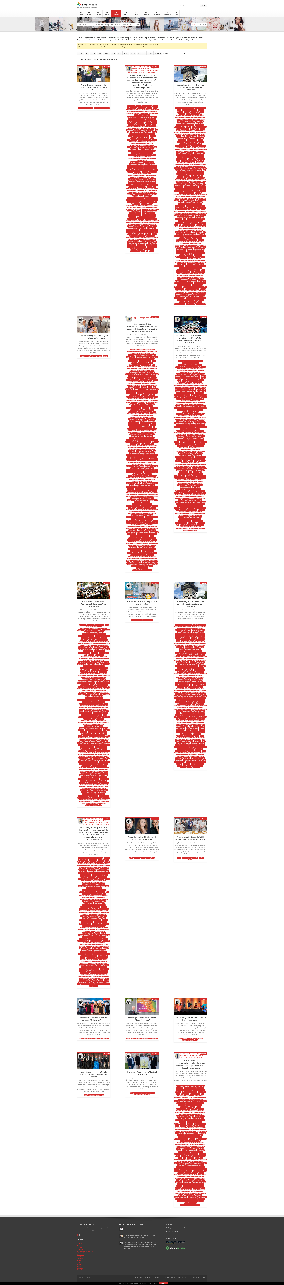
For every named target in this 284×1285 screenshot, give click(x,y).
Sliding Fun (203, 247)
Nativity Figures (90, 745)
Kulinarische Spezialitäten (185, 189)
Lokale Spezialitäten (151, 457)
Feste (154, 387)
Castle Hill (194, 130)
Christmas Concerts (179, 385)
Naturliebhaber (136, 203)
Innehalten (89, 713)
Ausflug (196, 119)
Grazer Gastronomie (137, 406)
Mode (195, 460)
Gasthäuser (93, 692)
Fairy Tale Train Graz (197, 157)
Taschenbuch (150, 232)
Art (201, 113)
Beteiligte (188, 127)
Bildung (134, 368)
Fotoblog (201, 160)
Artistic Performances (193, 117)
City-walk (198, 132)
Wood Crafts (201, 528)
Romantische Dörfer (153, 220)
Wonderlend (89, 801)
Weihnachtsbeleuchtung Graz (197, 513)
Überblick (154, 234)
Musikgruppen (82, 745)
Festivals (152, 134)
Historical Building (181, 177)
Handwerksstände (189, 432)
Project (177, 226)
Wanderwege (130, 247)
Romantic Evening (201, 477)
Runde (185, 236)
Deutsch (128, 126)
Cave (199, 130)
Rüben (202, 234)
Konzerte (131, 432)
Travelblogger (201, 271)
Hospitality (186, 183)
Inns (101, 713)
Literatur (137, 457)
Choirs (107, 653)
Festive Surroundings (183, 410)
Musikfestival (130, 200)
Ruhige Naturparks (142, 222)
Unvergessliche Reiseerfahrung (148, 241)
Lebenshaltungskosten (141, 183)
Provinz (144, 483)
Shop (176, 15)
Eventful (178, 153)
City (181, 132)
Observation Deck (199, 213)
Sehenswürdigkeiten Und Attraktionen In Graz (139, 506)
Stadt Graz (179, 253)
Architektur (155, 109)
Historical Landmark (192, 177)
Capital (178, 130)
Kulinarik (143, 432)
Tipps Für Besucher (145, 539)
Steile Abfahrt (189, 255)
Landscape (185, 196)
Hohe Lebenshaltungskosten (136, 164)
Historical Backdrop (84, 709)
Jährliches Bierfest (147, 427)
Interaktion (138, 427)
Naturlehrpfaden (196, 211)
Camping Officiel (131, 121)
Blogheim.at (87, 4)
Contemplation (103, 671)
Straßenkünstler (133, 530)
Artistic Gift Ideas (82, 643)
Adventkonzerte (82, 636)
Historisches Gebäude (180, 181)
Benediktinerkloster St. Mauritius (136, 117)
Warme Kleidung (188, 294)
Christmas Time (140, 374)
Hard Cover (194, 174)
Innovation (132, 427)
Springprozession (151, 228)
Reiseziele (154, 490)
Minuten (193, 206)
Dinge (102, 675)
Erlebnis (142, 130)
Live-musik (199, 453)
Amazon (134, 109)
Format (193, 160)
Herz (185, 434)
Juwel (204, 185)
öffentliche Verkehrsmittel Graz (136, 475)
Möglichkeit (135, 196)
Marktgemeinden (130, 460)
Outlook (185, 217)
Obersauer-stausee (132, 207)
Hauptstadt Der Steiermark (138, 415)
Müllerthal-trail (148, 196)
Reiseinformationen (153, 487)
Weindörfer (150, 247)
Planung (139, 211)
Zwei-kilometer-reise (179, 303)
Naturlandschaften (152, 200)
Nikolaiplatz (155, 472)
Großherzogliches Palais (134, 151)
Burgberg (186, 128)
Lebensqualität (148, 455)
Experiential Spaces (199, 153)
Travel (202, 270)
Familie (190, 159)
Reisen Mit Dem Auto (183, 230)
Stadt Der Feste (151, 513)
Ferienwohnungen (144, 134)
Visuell (138, 245)
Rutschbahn (197, 236)
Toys (179, 500)
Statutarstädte (142, 519)
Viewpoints (178, 290)
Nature (203, 209)
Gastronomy (190, 419)
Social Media (142, 53)
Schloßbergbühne (136, 496)
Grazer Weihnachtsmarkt (182, 425)
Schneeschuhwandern (150, 224)
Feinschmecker (202, 406)
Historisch (136, 156)
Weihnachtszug (201, 523)
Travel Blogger (186, 271)
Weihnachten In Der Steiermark (97, 792)
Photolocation (202, 223)
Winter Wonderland (185, 526)
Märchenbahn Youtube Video (186, 204)
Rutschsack (182, 238)
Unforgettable (132, 549)
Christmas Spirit (105, 662)
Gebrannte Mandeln (199, 419)
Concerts (204, 395)
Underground (199, 277)
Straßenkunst (154, 528)
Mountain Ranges (187, 208)
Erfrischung (177, 149)
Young (193, 300)
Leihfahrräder (130, 185)
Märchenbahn (187, 202)
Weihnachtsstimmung (181, 523)
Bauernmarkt (144, 363)
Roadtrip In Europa (197, 232)
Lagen (148, 177)
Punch (190, 472)
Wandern (154, 245)
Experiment (180, 155)
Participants (179, 219)
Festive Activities (178, 408)
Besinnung (95, 649)
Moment (142, 466)
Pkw (135, 211)
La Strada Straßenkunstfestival (144, 451)
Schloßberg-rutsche (181, 239)
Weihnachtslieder (83, 796)
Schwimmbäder (145, 226)
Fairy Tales (179, 159)
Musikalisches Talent (131, 470)
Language (201, 196)
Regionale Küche (139, 485)
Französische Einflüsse (143, 138)
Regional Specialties (183, 474)
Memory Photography (90, 739)
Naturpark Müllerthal (146, 203)
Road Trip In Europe (180, 232)
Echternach (132, 128)
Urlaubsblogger (178, 287)
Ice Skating (180, 438)
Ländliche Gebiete (133, 179)
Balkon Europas (144, 113)
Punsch (195, 472)
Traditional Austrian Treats (195, 500)
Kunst (113, 53)
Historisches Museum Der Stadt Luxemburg (142, 162)
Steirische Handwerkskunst (198, 494)
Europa (132, 132)
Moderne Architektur (138, 194)
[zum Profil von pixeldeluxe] (80, 71)
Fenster (150, 387)
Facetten (193, 155)
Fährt (202, 155)
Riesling (154, 218)
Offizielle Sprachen (143, 207)
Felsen (178, 160)
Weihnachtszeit (154, 560)
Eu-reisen (177, 406)
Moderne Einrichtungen (151, 194)
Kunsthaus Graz (133, 449)
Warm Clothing (179, 294)
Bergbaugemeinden (146, 364)
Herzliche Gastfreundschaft (148, 154)
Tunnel (192, 273)
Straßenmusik (141, 530)
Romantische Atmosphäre (184, 479)
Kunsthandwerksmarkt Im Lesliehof (190, 449)
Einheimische (85, 679)
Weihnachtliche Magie (185, 511)
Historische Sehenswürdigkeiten (136, 158)
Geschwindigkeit (131, 147)
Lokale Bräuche (139, 185)
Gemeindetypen (141, 393)
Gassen (140, 139)
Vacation (196, 287)
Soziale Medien (201, 491)
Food (99, 53)
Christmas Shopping (191, 391)
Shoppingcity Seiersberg (149, 507)
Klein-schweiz (138, 170)
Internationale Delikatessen (196, 440)
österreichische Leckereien (199, 468)
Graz (204, 170)
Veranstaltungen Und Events (148, 553)
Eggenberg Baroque (198, 142)
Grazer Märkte (154, 408)
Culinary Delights (189, 397)
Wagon (182, 292)
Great (189, 174)
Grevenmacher (134, 149)
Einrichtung (195, 145)
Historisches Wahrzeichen (194, 181)
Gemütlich (177, 168)
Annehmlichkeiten (146, 109)
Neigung (204, 211)
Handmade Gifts (199, 430)
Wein (127, 562)
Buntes (102, 651)
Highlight (193, 176)
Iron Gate (176, 442)
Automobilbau (147, 361)
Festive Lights (98, 686)
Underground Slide (194, 279)
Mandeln (178, 459)
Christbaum (182, 381)
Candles (179, 380)
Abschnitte (130, 107)
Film (87, 53)
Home (81, 15)
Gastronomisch (151, 141)
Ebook (92, 677)
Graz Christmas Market (200, 423)
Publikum (149, 483)
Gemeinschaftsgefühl (134, 395)
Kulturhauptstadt (141, 177)
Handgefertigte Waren (88, 702)
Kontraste (130, 171)
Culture (203, 134)
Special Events (188, 492)
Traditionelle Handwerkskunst (198, 502)
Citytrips (143, 124)
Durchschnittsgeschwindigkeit (185, 142)
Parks (142, 479)
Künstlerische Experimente (199, 191)
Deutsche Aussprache (150, 378)
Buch (136, 119)
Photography (194, 223)
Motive (98, 741)
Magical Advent (103, 734)
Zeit (147, 250)
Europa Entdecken (139, 132)
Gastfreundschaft (133, 141)
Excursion (183, 153)
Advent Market (152, 351)
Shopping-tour (197, 489)
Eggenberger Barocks (195, 144)
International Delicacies (196, 438)
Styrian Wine (103, 777)
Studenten (149, 530)
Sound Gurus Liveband (142, 511)
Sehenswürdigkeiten (133, 228)
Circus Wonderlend (150, 374)
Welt (204, 296)
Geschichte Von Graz (132, 396)
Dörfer (156, 126)
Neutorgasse (147, 472)
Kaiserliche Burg (179, 187)
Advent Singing (102, 634)
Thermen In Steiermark (134, 538)
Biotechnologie (141, 368)
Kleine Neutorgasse (189, 444)
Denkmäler (194, 136)
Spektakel (89, 773)
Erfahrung (191, 147)
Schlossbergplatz (184, 243)
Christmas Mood (189, 389)
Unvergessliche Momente (86, 784)
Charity (88, 356)
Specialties (83, 773)
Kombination (97, 717)
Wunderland (89, 803)
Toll (196, 266)
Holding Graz (151, 421)
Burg (182, 128)
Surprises (201, 260)
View (198, 288)
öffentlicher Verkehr (151, 475)
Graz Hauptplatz (130, 400)
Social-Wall (135, 15)
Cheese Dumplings (192, 380)
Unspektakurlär (179, 283)
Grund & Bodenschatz (143, 411)
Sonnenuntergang (147, 509)
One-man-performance (187, 215)
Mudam (141, 196)
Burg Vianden (146, 119)
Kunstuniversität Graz (149, 449)
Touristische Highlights (149, 541)
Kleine (104, 715)
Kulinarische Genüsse (182, 445)
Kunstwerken (98, 728)
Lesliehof (155, 455)
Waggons (177, 292)
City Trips (192, 132)
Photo (203, 219)
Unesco (202, 279)
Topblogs (98, 15)
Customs (93, 673)
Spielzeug (195, 492)
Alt (197, 112)
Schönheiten (137, 226)
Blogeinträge (149, 368)
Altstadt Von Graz (151, 355)
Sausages (200, 481)
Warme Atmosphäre (191, 509)
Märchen (180, 202)
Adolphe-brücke (141, 107)
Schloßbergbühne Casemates (150, 496)
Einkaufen (179, 398)
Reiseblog (186, 228)
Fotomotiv (99, 690)
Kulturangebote (149, 436)
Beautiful (191, 125)
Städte (148, 230)
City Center (131, 376)
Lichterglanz (106, 730)
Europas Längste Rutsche (197, 151)
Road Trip (89, 760)
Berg (203, 125)
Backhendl (133, 363)
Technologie (133, 536)
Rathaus (132, 485)
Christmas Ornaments (84, 662)
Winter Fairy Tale (188, 524)
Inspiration (152, 164)
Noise (191, 213)
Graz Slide (188, 172)
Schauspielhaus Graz (152, 494)
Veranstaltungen (142, 243)
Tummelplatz (138, 545)
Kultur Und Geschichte (148, 434)
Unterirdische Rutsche (200, 283)
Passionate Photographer (103, 750)
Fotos (190, 164)
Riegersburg (155, 492)
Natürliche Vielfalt (131, 472)
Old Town (177, 215)
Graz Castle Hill (181, 172)
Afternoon (186, 112)
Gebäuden (194, 166)
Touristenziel (192, 270)
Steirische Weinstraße (133, 526)
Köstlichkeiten (106, 717)
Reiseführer (151, 485)
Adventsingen (83, 639)
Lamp (189, 194)
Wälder (143, 245)
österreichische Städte (151, 477)
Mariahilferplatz (153, 459)
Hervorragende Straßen (134, 154)
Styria (181, 258)
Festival (128, 389)
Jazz (154, 427)
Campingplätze (131, 123)
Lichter (100, 730)
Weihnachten (202, 294)
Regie (204, 226)
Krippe (203, 444)
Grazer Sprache (132, 411)
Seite (106, 769)
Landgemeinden (144, 453)
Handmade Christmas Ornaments (185, 430)
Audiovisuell (150, 111)
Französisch (133, 138)
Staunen (202, 253)
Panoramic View (91, 750)
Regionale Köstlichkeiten (84, 758)
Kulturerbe (133, 177)
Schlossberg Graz (181, 241)
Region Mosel (151, 213)
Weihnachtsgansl (100, 794)
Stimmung (83, 777)
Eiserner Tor (193, 402)
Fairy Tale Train (187, 157)
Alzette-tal (128, 109)
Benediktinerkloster (144, 115)
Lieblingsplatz (130, 457)
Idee (194, 183)
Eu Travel (201, 404)
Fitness (93, 53)
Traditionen (148, 234)
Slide (198, 247)
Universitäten (140, 549)
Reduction (191, 226)
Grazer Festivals (150, 404)
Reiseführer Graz (142, 487)
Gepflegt (150, 143)
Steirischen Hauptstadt (194, 256)
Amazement (182, 113)
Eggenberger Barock (184, 144)
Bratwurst (177, 378)
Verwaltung (142, 556)
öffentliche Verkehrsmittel (145, 474)
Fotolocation (178, 164)
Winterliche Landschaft (182, 528)
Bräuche (107, 649)
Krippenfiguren (100, 718)
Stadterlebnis (129, 232)
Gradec (155, 396)
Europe (86, 685)
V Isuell (152, 551)
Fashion (80, 53)
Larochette (131, 183)
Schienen (199, 238)
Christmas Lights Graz (190, 387)
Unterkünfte (138, 239)
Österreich (180, 217)
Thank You (146, 536)
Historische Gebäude (145, 156)
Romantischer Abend (183, 481)
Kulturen (104, 720)
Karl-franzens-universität (134, 430)
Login (203, 5)
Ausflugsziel (201, 119)
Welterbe (177, 298)
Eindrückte (203, 397)
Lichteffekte (195, 198)
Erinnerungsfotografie (89, 683)
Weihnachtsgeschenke (196, 517)
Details (137, 378)
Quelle (186, 226)
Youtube (143, 250)
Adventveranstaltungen (101, 639)
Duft (82, 677)
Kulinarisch (153, 171)
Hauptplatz (180, 176)
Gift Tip (140, 396)
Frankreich (152, 136)
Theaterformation (179, 266)
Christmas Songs (95, 662)
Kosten (144, 171)
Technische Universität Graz (148, 534)
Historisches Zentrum (135, 421)
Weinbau (137, 247)
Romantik (144, 220)
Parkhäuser (138, 209)
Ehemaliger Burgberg (180, 145)
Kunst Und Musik (131, 445)
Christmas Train (201, 391)
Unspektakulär (202, 281)
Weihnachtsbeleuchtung (182, 296)
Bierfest (130, 368)
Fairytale (184, 159)
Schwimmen (153, 226)
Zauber (96, 805)
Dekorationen (88, 675)
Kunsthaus (152, 447)
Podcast (150, 481)
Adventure (200, 110)
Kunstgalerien (140, 445)
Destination (180, 138)
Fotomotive (185, 164)
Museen (150, 198)
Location (177, 200)
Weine (155, 247)
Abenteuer (155, 106)
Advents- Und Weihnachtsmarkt (183, 366)
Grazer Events (133, 404)
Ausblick (191, 119)
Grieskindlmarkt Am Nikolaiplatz (182, 427)
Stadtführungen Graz (132, 517)
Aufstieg (185, 119)
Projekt (181, 226)
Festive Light (81, 686)
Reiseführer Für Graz (131, 487)
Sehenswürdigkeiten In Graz (142, 502)
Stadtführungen (149, 515)
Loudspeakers (191, 200)
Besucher (197, 376)
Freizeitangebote (153, 389)
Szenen (177, 262)
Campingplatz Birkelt (151, 121)
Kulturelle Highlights (131, 440)
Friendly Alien (130, 391)
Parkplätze (155, 209)
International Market (182, 440)
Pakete (128, 209)
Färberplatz (144, 387)
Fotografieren (199, 162)
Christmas (142, 372)
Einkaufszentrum (195, 400)
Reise (154, 215)
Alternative (149, 107)
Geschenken (193, 421)
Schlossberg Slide (190, 241)
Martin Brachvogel (180, 206)
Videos (155, 243)
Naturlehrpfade (187, 211)
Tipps (156, 232)
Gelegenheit (179, 421)
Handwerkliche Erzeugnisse (87, 705)
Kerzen (177, 444)
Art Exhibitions (199, 368)
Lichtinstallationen (98, 732)
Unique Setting (96, 782)
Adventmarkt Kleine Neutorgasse (89, 638)
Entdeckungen (151, 128)
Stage (200, 492)
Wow (204, 298)
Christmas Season (180, 391)
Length (189, 198)
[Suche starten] (197, 5)
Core (184, 134)
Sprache (198, 251)
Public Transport (183, 472)
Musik (120, 53)
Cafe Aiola (192, 128)
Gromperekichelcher (144, 149)
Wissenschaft (141, 564)
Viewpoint (202, 288)
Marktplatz (150, 188)
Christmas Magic (201, 387)
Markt (202, 459)
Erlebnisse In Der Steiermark (148, 383)
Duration (200, 140)
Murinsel (147, 466)
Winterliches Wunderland (101, 799)
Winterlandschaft (195, 526)
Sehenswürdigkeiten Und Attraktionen (142, 504)
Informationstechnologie (134, 425)
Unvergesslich (145, 551)
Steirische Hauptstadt (181, 256)
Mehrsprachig (140, 190)
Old (205, 213)
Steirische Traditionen (137, 524)
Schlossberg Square (183, 485)
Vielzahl (134, 245)
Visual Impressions (96, 788)
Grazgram (192, 425)
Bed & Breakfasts (153, 113)
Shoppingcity (139, 507)
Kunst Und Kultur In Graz (147, 443)
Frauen (93, 356)
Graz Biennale (135, 398)
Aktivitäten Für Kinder (183, 368)
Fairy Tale (179, 157)
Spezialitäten (96, 773)
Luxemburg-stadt (132, 186)
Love (197, 200)
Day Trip (188, 136)
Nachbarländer (139, 200)
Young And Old (199, 300)
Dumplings (87, 677)
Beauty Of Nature (104, 647)
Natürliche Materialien (101, 747)
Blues (155, 368)
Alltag (152, 353)
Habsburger (153, 411)
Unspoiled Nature (188, 283)
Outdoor (154, 207)
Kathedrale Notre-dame (150, 168)
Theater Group (191, 264)
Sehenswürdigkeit (201, 245)
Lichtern (90, 732)
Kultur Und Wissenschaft (137, 436)
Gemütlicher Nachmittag (187, 168)
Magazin (125, 15)
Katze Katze (153, 430)
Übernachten (133, 235)
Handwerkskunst (178, 432)
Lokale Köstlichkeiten (180, 457)
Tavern (139, 534)
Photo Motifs (181, 221)
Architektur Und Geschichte (136, 359)
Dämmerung (99, 673)
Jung (194, 185)
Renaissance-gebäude (132, 492)
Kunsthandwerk (184, 447)
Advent (146, 351)
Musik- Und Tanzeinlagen (199, 464)
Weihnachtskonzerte (185, 519)
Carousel (184, 380)
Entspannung (129, 130)
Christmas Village (199, 393)
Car (97, 653)
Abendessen (140, 351)
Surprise (196, 260)
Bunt (138, 370)
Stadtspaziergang (187, 253)
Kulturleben (155, 442)
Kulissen (195, 189)
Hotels (146, 164)
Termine (106, 15)
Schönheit (130, 226)
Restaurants (148, 218)
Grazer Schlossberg (182, 174)
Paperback (197, 217)
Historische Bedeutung (187, 179)
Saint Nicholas (193, 481)
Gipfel (192, 170)
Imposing (182, 185)
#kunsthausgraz (132, 351)
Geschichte (151, 145)
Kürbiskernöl (131, 451)
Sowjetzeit (152, 511)
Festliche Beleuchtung (83, 688)
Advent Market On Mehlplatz (89, 634)
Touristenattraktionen (182, 270)
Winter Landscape (199, 524)
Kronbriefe (137, 432)
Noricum (134, 474)
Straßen (144, 232)
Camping (153, 119)
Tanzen (134, 534)
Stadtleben (141, 517)
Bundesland (133, 370)
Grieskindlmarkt (200, 425)
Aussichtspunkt (181, 123)
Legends (185, 198)
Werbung (182, 298)
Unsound (132, 551)
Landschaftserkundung (143, 181)
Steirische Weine (148, 524)
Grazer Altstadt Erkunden (133, 402)
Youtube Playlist (183, 302)
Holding (81, 711)
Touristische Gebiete (132, 234)
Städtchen (142, 230)
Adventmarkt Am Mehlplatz (102, 636)
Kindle (100, 715)
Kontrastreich (137, 171)
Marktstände (178, 460)
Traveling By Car (181, 273)
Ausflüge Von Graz (133, 361)
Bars (138, 363)
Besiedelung (131, 366)
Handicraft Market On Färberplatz (89, 703)
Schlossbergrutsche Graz (181, 245)
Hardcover (133, 153)
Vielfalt (129, 245)
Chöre (85, 655)
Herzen (189, 434)
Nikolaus (202, 466)
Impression (143, 423)
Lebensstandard (151, 183)
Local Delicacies (197, 455)
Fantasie (199, 159)
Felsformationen (134, 134)
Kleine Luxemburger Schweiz (150, 170)
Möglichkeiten (178, 208)
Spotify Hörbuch (191, 251)
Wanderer (148, 245)
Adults (195, 110)
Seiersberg (154, 506)
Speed (199, 249)
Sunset (129, 534)
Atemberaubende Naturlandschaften (136, 111)
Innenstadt (153, 425)
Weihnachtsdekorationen (185, 515)
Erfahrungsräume (199, 147)
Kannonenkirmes (151, 428)
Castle (189, 130)
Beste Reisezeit (139, 366)
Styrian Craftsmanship (190, 498)
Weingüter (133, 249)
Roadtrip (128, 220)
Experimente (186, 155)
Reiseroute (152, 217)
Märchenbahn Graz (197, 202)
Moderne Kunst (148, 464)
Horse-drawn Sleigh (200, 436)
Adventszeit (196, 366)
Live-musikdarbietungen (185, 455)
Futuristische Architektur (141, 391)
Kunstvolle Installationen (181, 194)
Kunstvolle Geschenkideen (87, 728)
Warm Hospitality (103, 790)
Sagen (194, 238)
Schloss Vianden (132, 224)
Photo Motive (104, 752)
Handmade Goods (103, 703)
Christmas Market (130, 374)
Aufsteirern (147, 359)
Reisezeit (139, 490)
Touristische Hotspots (132, 543)
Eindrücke (197, 397)
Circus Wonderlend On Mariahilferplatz (90, 668)
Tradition (141, 234)
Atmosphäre (194, 370)
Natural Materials (89, 747)
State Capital (195, 253)
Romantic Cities (180, 234)
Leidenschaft (88, 730)
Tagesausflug (183, 262)
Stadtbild (136, 230)
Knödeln (91, 717)
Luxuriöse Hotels (151, 186)
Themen (187, 266)
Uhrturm (200, 275)
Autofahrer (136, 113)
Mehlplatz (139, 460)
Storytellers (192, 496)
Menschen (100, 739)
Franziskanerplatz (84, 692)
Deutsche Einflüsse (137, 126)
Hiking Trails (200, 176)
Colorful (149, 376)
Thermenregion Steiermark (148, 538)
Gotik (155, 147)
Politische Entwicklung (132, 483)
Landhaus (152, 453)
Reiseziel (192, 230)
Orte (150, 207)
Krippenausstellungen (89, 718)
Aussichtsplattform (198, 121)
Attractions (201, 370)
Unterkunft (131, 239)
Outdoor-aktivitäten (135, 479)
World (192, 298)
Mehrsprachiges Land (150, 190)
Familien (154, 132)
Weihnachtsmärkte (104, 796)
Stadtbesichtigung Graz (137, 515)
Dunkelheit (194, 140)
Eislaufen (178, 404)
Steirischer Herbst (145, 528)
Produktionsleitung (201, 224)
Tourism (204, 266)
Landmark (178, 196)
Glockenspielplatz (148, 396)
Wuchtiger (179, 300)
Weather (195, 294)
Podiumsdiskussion (148, 620)
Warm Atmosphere (181, 509)
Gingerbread (201, 421)
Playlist (144, 211)
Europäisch (148, 132)
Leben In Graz (139, 455)
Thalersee (140, 536)
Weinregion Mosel (148, 249)
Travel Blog (179, 271)
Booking (201, 127)
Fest (106, 685)
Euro (139, 385)
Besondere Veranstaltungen (182, 376)
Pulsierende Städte (152, 211)
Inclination (189, 185)
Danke (154, 376)
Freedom (195, 164)
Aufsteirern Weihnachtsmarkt (183, 374)
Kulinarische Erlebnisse (140, 173)
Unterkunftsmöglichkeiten (149, 239)
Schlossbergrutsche (195, 243)
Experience (190, 153)
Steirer (141, 521)
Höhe (177, 183)
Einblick (189, 145)
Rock (204, 232)
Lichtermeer (84, 732)
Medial (156, 188)
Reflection (82, 756)
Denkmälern (201, 136)
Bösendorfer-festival (87, 108)
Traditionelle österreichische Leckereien (186, 504)
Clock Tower (179, 134)
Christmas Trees (189, 393)
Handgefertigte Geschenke (199, 427)
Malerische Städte (141, 188)
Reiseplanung (145, 217)
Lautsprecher (178, 198)
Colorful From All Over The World (89, 671)
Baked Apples (201, 374)
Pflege (94, 752)
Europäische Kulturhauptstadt (149, 385)
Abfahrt (179, 110)
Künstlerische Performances (186, 192)
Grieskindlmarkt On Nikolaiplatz (86, 700)
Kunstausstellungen (198, 445)
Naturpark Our (142, 205)
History (204, 181)
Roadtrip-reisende (136, 220)
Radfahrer (138, 213)
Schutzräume (192, 245)
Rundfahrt (150, 222)
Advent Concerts (103, 628)
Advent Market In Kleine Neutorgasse (94, 632)
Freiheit (152, 138)
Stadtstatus (154, 517)
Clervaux (148, 124)
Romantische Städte (131, 222)
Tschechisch (131, 545)
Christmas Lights (150, 372)
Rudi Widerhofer (179, 236)
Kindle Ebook (130, 170)
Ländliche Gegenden (144, 179)
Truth (188, 273)
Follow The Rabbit (186, 160)
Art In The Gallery (181, 115)
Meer (107, 737)
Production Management (188, 224)
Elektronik (191, 404)
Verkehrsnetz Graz (133, 556)
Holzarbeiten (190, 436)
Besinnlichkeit (88, 649)
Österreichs (179, 470)
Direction (186, 138)
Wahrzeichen (194, 292)
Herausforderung (148, 153)
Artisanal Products (103, 641)
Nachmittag (183, 209)
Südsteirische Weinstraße (142, 532)
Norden (156, 205)
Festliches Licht (106, 688)
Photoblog (200, 221)
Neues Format (178, 213)
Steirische (154, 521)
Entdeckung (144, 128)
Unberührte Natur (190, 277)
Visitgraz (197, 290)
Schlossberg (201, 239)
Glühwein (187, 423)
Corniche (153, 124)
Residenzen (141, 218)
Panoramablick (82, 750)
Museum (155, 198)
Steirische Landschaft (152, 522)
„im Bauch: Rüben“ (201, 303)
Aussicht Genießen (187, 121)
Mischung (106, 739)
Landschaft (153, 179)
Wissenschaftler (149, 564)
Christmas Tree (180, 393)
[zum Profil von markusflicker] (128, 71)
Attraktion (183, 372)
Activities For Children (188, 363)
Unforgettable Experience (181, 281)
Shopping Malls (196, 487)
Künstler (140, 449)
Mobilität (153, 192)
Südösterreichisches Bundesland (184, 260)
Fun (205, 164)
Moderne (129, 194)
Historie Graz (149, 415)
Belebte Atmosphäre (134, 364)
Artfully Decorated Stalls (183, 370)
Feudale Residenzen (143, 136)
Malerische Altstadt (200, 457)
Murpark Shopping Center (137, 468)
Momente (93, 741)
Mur (204, 208)
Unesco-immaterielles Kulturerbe (135, 237)
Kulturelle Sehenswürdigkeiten (137, 175)
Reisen (126, 53)
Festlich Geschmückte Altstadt (184, 413)
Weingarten (199, 296)
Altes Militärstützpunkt (134, 355)
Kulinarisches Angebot (136, 434)
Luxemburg (154, 185)
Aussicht (179, 121)
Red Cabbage (105, 754)
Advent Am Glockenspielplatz (94, 626)
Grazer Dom (155, 402)
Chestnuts (201, 380)
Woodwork (186, 530)
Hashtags (196, 432)
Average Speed (180, 125)
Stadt (202, 251)
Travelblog (194, 271)
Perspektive (198, 219)
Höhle (181, 183)
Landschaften (132, 181)
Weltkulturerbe (137, 562)
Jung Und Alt (199, 185)
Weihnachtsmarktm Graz (184, 521)
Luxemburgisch (142, 186)
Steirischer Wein (103, 775)
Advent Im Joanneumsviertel (93, 630)
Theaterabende (200, 264)
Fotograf (187, 162)
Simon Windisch (191, 247)
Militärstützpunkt (147, 460)
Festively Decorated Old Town (190, 412)
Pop (140, 483)
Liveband (143, 457)
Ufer (196, 275)
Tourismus (181, 268)
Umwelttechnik (133, 547)
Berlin (153, 364)
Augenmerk (81, 647)
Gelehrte (133, 393)
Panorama (191, 217)
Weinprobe (140, 249)
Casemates (183, 130)
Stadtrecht (148, 517)
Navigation (150, 205)
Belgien (136, 115)
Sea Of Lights (94, 769)
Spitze (203, 249)
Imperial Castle (201, 183)
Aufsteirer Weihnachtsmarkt (93, 645)
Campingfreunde (141, 121)
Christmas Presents (200, 389)
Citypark (137, 376)
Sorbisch (155, 509)
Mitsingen (155, 460)
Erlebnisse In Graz (132, 385)
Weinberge (143, 247)
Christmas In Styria (94, 658)
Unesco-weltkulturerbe (151, 237)
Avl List (154, 361)
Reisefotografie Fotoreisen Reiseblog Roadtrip (139, 106)
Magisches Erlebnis (104, 735)
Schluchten (140, 224)
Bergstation (177, 127)
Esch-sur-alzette (149, 130)
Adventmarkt (133, 353)
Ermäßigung (196, 149)
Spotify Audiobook (181, 251)
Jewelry (182, 442)
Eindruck (155, 379)
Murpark (197, 462)
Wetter (188, 298)
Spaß (195, 249)
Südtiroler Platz (154, 532)
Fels (204, 159)
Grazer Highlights (147, 406)
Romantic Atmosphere (180, 477)
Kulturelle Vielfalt (150, 175)
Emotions (80, 683)
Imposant (177, 185)
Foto (197, 160)
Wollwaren (82, 801)
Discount (192, 138)
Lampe (194, 194)
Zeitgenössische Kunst (142, 568)
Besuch (147, 117)
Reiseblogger (193, 228)
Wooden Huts (96, 801)
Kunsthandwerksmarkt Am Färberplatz (139, 447)
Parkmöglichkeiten (147, 209)
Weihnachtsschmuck (197, 521)
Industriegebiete (151, 423)
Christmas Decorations (191, 385)
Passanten (147, 479)
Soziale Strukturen (133, 513)
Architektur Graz (153, 357)
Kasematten (97, 108)
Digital (152, 126)
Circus (97, 664)
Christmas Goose (83, 658)
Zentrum (151, 250)
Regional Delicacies (91, 756)
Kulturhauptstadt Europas (144, 442)
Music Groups (106, 743)
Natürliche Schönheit (133, 202)
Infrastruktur (145, 425)
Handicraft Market (100, 702)
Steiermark (182, 255)
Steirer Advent (197, 255)
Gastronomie (142, 141)
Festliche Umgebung (180, 417)
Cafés (197, 128)
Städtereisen (154, 230)
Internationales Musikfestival (135, 166)
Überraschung (181, 275)
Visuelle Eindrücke (85, 790)
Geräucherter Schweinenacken (139, 145)
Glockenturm (198, 170)
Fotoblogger (181, 162)
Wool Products (104, 801)
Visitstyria (203, 290)
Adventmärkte (103, 638)
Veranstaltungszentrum (148, 554)
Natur (145, 200)
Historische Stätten (142, 160)
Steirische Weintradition (132, 528)
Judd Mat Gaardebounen (150, 166)
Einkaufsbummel (187, 398)
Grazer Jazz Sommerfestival (133, 408)
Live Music (193, 453)
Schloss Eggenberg (192, 239)
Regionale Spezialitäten (135, 215)
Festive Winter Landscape (196, 410)
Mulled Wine (184, 462)
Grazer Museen (134, 410)
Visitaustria (191, 290)
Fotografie (192, 162)
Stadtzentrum (137, 232)
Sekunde (177, 247)
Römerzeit (143, 494)
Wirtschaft (157, 53)
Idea (191, 183)
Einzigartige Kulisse (98, 681)
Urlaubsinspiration (132, 243)
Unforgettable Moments (85, 782)
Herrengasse (83, 707)
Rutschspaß (189, 238)
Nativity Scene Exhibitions (102, 745)
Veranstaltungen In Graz (134, 553)
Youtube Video (192, 302)
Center (203, 130)
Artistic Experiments (198, 115)
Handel (141, 413)
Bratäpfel (203, 376)
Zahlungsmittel (149, 566)
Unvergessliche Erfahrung (184, 285)
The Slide (197, 262)
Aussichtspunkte (190, 123)
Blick (156, 117)
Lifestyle (106, 53)
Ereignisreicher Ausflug (182, 147)
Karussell (197, 442)
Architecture (189, 113)
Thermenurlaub (131, 539)
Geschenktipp (144, 395)
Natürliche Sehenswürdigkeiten (148, 202)
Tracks (198, 270)
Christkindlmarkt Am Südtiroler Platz (187, 383)
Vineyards (184, 290)
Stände (204, 492)
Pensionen (130, 211)
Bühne (182, 378)
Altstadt (155, 107)
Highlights (105, 707)
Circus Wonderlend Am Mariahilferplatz (93, 666)
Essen (156, 130)
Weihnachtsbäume (197, 511)
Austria (198, 123)
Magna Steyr (129, 459)
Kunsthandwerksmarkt (151, 445)
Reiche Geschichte (147, 215)
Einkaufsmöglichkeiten (198, 398)
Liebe (201, 198)
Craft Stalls (177, 397)
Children (177, 132)
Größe (152, 149)
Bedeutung (81, 649)
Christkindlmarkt (134, 372)
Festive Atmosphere (189, 408)
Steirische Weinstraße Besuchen (148, 526)
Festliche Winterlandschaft (193, 417)
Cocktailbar (143, 376)
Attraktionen (179, 119)
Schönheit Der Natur (84, 769)
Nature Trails (178, 211)
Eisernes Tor (201, 402)
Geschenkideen (82, 694)
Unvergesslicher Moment (100, 784)
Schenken (128, 496)
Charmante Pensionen (151, 123)
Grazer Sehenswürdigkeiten (146, 410)
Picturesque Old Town (198, 470)
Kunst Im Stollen (179, 191)
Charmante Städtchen (134, 124)
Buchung (178, 128)
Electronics (185, 404)
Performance (190, 219)
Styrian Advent (200, 496)
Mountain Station (198, 208)
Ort (190, 468)
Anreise (133, 357)
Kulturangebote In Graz (135, 438)
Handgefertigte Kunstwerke (103, 700)
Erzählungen (180, 151)
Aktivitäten (193, 112)
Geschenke (186, 421)
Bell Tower (198, 125)
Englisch (138, 128)
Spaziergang (143, 228)
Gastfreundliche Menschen (150, 139)
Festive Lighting (89, 686)
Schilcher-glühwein (103, 764)
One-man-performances (199, 215)
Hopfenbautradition (134, 423)
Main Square (202, 200)
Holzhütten (105, 711)
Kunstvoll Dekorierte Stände (183, 451)
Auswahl (194, 374)
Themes (192, 266)
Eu (128, 132)
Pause (184, 219)
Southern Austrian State (186, 249)
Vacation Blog (202, 287)
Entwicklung (131, 383)
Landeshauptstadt (201, 194)
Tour (199, 266)
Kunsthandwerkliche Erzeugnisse (87, 722)
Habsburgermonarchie (133, 413)
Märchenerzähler (186, 459)
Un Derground (181, 277)
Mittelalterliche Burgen (144, 192)
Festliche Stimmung (197, 415)
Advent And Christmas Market (186, 365)
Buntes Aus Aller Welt (194, 378)
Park (202, 217)
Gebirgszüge (201, 166)
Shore (181, 247)
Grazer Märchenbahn (198, 172)
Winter (181, 524)
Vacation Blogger (179, 288)
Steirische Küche (141, 522)
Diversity (107, 675)
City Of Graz (186, 132)
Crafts (182, 397)
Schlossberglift (200, 241)
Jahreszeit (105, 713)
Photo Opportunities (191, 221)
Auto (156, 111)
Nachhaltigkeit (150, 470)
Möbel (203, 206)
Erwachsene (203, 149)
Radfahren (132, 213)
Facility (198, 155)
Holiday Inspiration (181, 436)
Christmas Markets (99, 660)
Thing (137, 539)
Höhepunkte (200, 434)
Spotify (141, 513)
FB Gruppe (145, 15)
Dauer (183, 136)
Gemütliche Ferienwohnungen (139, 143)
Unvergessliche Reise (133, 241)
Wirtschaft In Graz (153, 562)
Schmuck (200, 485)
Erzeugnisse (104, 683)
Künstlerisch (187, 191)
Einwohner (147, 381)
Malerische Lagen (131, 188)
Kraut (176, 189)
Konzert (103, 108)
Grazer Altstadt (154, 400)
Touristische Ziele (143, 543)
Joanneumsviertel (142, 428)
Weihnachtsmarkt (144, 560)
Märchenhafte (198, 204)
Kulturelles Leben (153, 440)
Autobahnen (129, 113)
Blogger (88, 15)
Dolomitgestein (182, 140)
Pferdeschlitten (187, 470)
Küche (148, 171)
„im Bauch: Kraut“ (190, 303)
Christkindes (189, 381)
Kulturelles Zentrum (131, 442)
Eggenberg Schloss (147, 379)
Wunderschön (187, 300)
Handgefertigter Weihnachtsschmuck (190, 429)
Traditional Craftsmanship (182, 502)
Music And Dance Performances (183, 464)
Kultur (79, 108)
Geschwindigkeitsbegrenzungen (145, 147)
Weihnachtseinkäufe (184, 517)
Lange (197, 196)
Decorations (81, 675)
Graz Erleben (152, 398)
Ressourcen (156, 15)
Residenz (141, 492)
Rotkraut (101, 762)
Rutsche (204, 236)
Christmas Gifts (202, 385)
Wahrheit (187, 292)
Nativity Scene (180, 466)
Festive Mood (106, 686)
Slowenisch (130, 509)
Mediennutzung (132, 190)
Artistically (202, 117)
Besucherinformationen (150, 366)
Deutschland (146, 126)
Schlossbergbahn (141, 500)
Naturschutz (140, 472)
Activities (184, 110)
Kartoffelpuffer (132, 168)
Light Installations (85, 734)
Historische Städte (151, 158)
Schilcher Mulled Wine (91, 764)
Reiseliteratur (132, 217)
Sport (150, 53)
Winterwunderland (135, 250)
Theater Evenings (181, 264)
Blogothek (116, 15)
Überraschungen (150, 235)
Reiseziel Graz (147, 490)
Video (147, 556)
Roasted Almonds (201, 476)
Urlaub (194, 285)
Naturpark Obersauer (132, 205)
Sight (185, 247)
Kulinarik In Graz (150, 432)
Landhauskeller (131, 455)
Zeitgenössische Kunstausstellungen (141, 570)
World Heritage (198, 298)
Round (198, 234)
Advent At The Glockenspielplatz (89, 628)
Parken (132, 209)
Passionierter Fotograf (86, 752)
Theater (203, 262)
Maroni (185, 460)
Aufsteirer (82, 645)
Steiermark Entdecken (132, 521)
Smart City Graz (138, 509)
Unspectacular (193, 281)
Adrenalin (190, 110)
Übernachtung (141, 235)
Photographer (186, 223)
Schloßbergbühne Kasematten (138, 498)
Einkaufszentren (185, 400)
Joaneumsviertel (132, 428)
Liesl (204, 198)
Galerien (155, 391)
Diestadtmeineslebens (132, 379)
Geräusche (203, 168)
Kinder (196, 187)
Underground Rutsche (182, 279)
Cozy (187, 134)
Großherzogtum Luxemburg (149, 151)
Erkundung (136, 130)
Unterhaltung (188, 506)
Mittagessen (132, 462)
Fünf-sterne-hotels (132, 139)
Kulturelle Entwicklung (149, 438)
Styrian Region (196, 258)
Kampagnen (167, 15)
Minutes (199, 206)
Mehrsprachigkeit (132, 192)
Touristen (199, 268)
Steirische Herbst (131, 522)
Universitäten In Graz (150, 549)
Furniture (178, 166)
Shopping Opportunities (186, 489)
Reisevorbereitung (132, 218)
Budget (140, 119)
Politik (133, 53)
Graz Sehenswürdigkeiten (142, 400)
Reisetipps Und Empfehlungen (149, 489)
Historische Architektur (136, 417)
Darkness (178, 136)
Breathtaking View (88, 651)
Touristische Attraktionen (135, 541)
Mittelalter (139, 462)
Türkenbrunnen (199, 273)
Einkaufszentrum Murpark (136, 381)
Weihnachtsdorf (197, 515)
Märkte (103, 737)
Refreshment (198, 226)
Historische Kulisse (96, 709)
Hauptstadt (140, 153)
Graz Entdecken (144, 398)
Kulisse (99, 720)
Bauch (186, 125)
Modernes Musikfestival (132, 466)
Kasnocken (203, 442)
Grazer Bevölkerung (145, 402)
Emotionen (106, 681)
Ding (140, 379)
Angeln (139, 109)
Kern (192, 187)
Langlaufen (152, 181)
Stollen (203, 256)
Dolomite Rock (199, 138)
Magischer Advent (94, 735)
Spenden (105, 356)
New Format (186, 213)
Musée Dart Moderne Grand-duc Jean (137, 198)
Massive (188, 206)
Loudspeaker (183, 200)
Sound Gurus (132, 511)
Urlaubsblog (199, 285)
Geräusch (197, 168)
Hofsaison (144, 421)
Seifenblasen (131, 507)
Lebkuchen (181, 453)
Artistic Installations (181, 117)
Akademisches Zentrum (144, 353)
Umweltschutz (152, 545)
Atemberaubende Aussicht (95, 643)
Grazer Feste (141, 404)
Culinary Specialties (195, 134)
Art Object (189, 115)
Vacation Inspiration (190, 288)
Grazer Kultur (145, 408)
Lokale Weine (147, 185)
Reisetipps (137, 489)
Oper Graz (135, 477)
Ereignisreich (202, 145)
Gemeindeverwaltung (152, 393)
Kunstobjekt (198, 192)
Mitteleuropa (146, 462)
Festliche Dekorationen (184, 415)
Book (196, 127)
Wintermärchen (193, 528)
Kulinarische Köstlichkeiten (89, 720)
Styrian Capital (188, 258)
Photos (176, 224)
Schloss (156, 222)
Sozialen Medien (179, 492)
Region (199, 472)
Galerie (150, 391)
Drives (188, 140)
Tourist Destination (190, 268)
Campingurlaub (140, 123)
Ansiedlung (139, 357)
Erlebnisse (189, 149)
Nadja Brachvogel (191, 209)
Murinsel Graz (154, 466)
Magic (96, 734)
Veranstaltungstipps (135, 554)
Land (152, 177)
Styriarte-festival (130, 532)
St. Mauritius (130, 230)
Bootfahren (131, 119)
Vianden (150, 243)
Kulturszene (133, 443)
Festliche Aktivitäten (198, 413)
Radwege (144, 213)
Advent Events (81, 630)
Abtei (134, 107)
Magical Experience (83, 735)
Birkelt (152, 117)
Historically (201, 177)
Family (194, 159)
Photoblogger (178, 223)
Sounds (178, 249)
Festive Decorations (201, 408)
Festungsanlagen (133, 136)
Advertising (180, 112)
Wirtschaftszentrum (131, 564)
